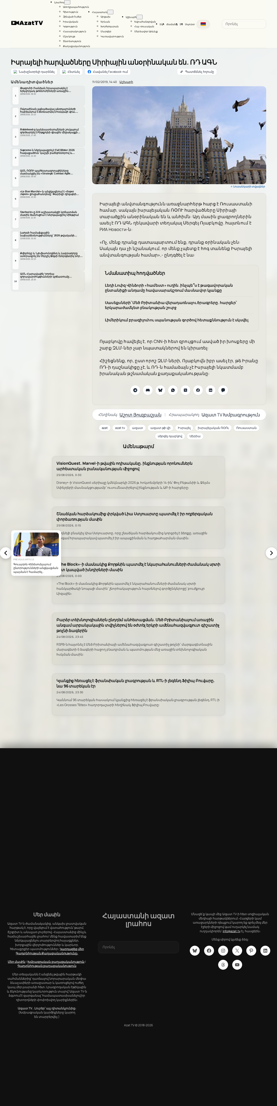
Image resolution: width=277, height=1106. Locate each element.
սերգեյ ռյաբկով (170, 436)
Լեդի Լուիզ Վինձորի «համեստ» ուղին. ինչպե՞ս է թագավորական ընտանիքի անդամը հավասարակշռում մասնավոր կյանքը (169, 288)
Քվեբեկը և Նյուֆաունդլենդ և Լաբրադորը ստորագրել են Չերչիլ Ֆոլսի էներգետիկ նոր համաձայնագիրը (50, 255)
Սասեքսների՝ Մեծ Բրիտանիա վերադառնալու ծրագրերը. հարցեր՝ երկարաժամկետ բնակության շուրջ (171, 305)
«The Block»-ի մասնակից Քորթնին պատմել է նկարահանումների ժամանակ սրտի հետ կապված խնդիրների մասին (138, 567)
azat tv (120, 428)
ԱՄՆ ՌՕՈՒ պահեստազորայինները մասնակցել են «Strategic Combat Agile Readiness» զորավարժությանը (45, 172)
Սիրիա (195, 436)
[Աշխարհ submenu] (140, 17)
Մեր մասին (16, 962)
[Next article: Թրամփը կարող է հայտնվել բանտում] (271, 553)
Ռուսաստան (246, 428)
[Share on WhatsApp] (173, 390)
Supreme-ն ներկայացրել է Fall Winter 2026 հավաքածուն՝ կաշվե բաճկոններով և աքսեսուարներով (47, 151)
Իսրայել (184, 428)
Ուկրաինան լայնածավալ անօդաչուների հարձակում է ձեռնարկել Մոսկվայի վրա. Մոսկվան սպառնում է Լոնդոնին (48, 110)
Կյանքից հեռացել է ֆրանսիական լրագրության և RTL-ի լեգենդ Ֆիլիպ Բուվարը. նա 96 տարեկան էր (135, 683)
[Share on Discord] (148, 390)
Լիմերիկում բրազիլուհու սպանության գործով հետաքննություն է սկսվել (176, 319)
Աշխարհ (126, 82)
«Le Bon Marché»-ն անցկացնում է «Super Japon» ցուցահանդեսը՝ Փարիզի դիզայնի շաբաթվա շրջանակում (48, 193)
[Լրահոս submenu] (67, 2)
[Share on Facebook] (198, 390)
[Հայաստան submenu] (110, 12)
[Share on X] (185, 390)
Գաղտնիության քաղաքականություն (47, 966)
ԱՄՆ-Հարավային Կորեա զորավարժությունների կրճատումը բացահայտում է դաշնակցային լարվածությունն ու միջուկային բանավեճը (49, 275)
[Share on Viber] (223, 390)
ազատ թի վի (160, 428)
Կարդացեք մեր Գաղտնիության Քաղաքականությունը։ (50, 951)
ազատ (137, 428)
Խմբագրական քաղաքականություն (55, 962)
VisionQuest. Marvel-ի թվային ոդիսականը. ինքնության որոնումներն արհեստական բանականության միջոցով (124, 466)
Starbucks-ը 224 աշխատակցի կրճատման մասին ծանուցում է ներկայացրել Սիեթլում (49, 213)
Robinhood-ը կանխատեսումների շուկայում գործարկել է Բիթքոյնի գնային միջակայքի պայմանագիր (49, 131)
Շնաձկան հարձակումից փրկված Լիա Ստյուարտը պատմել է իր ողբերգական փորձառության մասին (134, 516)
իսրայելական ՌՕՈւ (213, 428)
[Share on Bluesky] (160, 390)
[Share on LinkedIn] (211, 390)
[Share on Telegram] (135, 390)
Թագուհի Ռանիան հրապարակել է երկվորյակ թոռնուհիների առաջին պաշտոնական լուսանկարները (44, 90)
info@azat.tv (231, 931)
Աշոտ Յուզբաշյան (140, 415)
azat (105, 428)
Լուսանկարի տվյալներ (249, 186)
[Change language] (203, 24)
